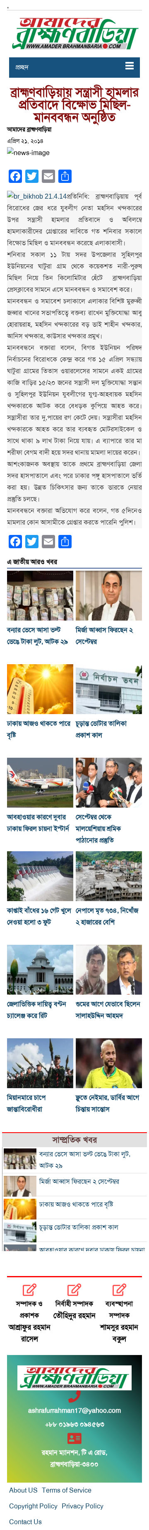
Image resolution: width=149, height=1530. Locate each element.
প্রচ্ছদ (22, 67)
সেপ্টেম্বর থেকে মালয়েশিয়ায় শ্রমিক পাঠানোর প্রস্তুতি (98, 829)
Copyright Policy (33, 1506)
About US (23, 1490)
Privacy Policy (82, 1506)
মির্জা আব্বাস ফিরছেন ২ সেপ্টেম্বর (79, 1182)
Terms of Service (66, 1490)
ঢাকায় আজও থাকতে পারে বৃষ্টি (76, 1204)
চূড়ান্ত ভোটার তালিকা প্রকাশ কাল (78, 1227)
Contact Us (25, 1522)
